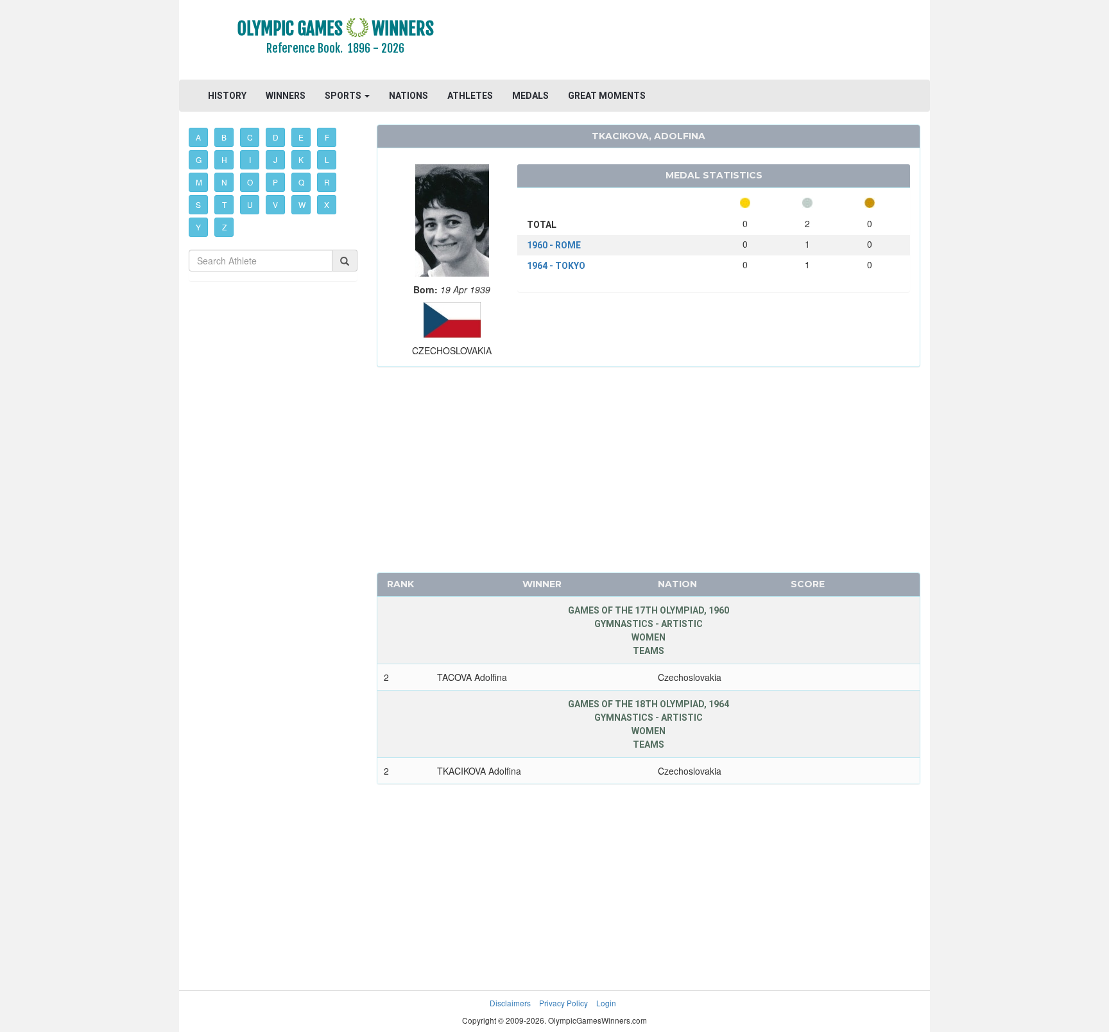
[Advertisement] (711, 42)
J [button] (275, 159)
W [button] (301, 204)
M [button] (199, 181)
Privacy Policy (563, 1002)
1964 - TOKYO (556, 266)
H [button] (224, 159)
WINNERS (285, 95)
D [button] (276, 137)
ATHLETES (470, 95)
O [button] (250, 181)
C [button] (250, 137)
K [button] (301, 159)
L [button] (327, 159)
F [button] (327, 137)
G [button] (199, 159)
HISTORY (227, 95)
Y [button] (198, 226)
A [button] (198, 137)
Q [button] (301, 181)
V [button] (275, 204)
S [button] (198, 204)
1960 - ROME (554, 245)
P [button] (275, 181)
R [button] (327, 181)
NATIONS (408, 95)
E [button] (301, 137)
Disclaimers (510, 1002)
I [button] (250, 159)
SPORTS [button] (344, 95)
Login (606, 1002)
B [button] (224, 137)
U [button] (250, 204)
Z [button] (224, 226)
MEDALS (530, 95)
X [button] (326, 204)
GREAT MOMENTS (607, 95)
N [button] (224, 181)
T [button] (224, 204)
